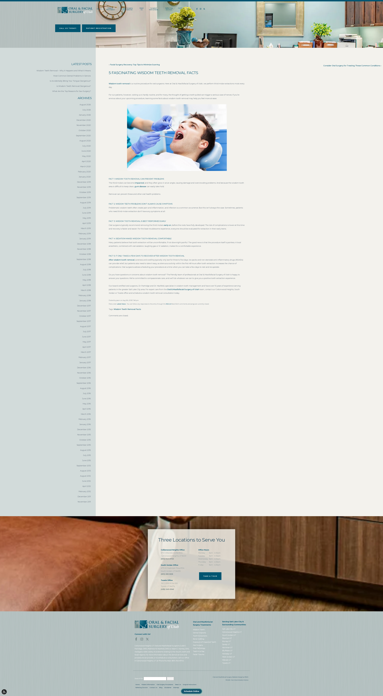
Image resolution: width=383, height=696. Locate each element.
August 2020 (85, 141)
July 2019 (87, 208)
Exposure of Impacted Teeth (204, 642)
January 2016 (85, 424)
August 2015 (85, 450)
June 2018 (86, 275)
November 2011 (84, 502)
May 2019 (87, 218)
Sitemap (176, 687)
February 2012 (85, 491)
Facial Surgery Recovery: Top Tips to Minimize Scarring (135, 65)
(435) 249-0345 (167, 589)
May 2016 (87, 404)
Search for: (139, 679)
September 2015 (84, 445)
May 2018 (87, 280)
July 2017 (87, 331)
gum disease (140, 186)
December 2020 (84, 120)
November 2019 (84, 187)
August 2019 (85, 203)
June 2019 (86, 213)
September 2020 (83, 136)
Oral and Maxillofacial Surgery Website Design (227, 677)
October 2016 (85, 378)
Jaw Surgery (198, 645)
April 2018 (86, 285)
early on (167, 225)
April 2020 (86, 161)
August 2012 (85, 476)
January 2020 (85, 177)
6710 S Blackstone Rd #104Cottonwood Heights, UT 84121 (173, 553)
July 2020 (86, 146)
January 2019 (85, 239)
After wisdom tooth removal (121, 260)
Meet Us (178, 684)
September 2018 (84, 259)
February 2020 (84, 172)
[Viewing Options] (4, 692)
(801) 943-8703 (167, 559)
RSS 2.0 (168, 304)
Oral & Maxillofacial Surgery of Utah (183, 289)
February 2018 (85, 295)
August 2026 (85, 105)
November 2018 (84, 249)
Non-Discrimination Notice (239, 680)
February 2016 (85, 419)
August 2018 (85, 264)
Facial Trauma (198, 654)
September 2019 (84, 197)
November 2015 (84, 435)
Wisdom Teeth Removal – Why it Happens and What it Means (64, 71)
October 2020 (85, 130)
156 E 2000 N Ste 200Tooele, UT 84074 (169, 583)
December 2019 (84, 182)
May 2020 (86, 156)
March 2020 (85, 166)
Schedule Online (191, 691)
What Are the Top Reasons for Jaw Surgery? (71, 91)
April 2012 (86, 486)
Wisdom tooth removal (119, 84)
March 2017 (86, 352)
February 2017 (85, 357)
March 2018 (86, 290)
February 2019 (85, 233)
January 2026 (85, 115)
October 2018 (85, 254)
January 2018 (85, 301)
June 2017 (86, 337)
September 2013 (84, 466)
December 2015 (84, 429)
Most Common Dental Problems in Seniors (72, 76)
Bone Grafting (198, 639)
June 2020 (86, 151)
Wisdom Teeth (199, 630)
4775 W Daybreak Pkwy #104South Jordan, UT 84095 (172, 568)
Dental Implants (199, 633)
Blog (189, 9)
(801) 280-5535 (167, 574)
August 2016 (85, 388)
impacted (139, 183)
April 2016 (86, 409)
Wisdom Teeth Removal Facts (127, 309)
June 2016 (86, 399)
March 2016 (86, 414)
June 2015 (86, 460)
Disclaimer (167, 687)
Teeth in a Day (198, 651)
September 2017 (84, 321)
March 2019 (86, 228)
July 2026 (86, 110)
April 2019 (86, 223)
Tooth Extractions (200, 636)
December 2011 (84, 496)
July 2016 (87, 393)
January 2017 (85, 362)
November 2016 (84, 373)
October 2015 (85, 440)
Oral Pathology (199, 648)
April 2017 (86, 347)
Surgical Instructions (189, 684)
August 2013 (85, 471)
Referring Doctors (141, 687)
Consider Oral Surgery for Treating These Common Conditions (351, 66)
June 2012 (86, 481)
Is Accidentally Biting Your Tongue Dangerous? (70, 81)
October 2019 (85, 192)
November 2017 (84, 311)
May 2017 (87, 342)
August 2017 (85, 326)
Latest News (121, 304)
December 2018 (84, 244)
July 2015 (87, 455)
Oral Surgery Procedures (165, 684)
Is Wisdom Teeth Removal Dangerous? (74, 86)
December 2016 (84, 368)
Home (99, 9)
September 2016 (84, 383)
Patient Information (148, 684)
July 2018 (87, 270)
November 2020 (84, 125)
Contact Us (153, 687)
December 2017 (84, 306)
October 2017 (85, 316)
